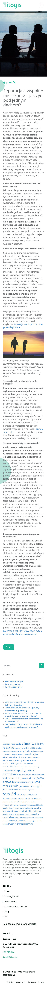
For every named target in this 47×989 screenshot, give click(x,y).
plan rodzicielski (19, 767)
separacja (21, 794)
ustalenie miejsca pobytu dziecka (17, 808)
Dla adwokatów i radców (16, 906)
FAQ (6, 916)
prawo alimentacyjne (30, 786)
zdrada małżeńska (17, 820)
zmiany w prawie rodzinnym (20, 824)
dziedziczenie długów (19, 751)
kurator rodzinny (33, 757)
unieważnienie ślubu (28, 802)
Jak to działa (10, 901)
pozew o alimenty (28, 778)
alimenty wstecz (20, 748)
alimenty (28, 743)
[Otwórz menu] (41, 5)
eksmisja (31, 751)
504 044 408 (8, 952)
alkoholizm (30, 748)
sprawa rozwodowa (33, 798)
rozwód (9, 793)
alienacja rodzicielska (12, 744)
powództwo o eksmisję (25, 774)
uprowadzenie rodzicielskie (33, 805)
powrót (10, 82)
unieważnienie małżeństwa (12, 802)
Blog (7, 911)
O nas (8, 647)
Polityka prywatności (15, 982)
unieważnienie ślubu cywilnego (13, 805)
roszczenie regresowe (27, 790)
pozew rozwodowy (22, 781)
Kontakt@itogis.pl (10, 957)
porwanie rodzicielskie (10, 770)
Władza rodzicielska (13, 687)
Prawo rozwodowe (13, 684)
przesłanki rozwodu (11, 789)
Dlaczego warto (12, 896)
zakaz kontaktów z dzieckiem (24, 818)
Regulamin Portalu (36, 982)
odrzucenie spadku (11, 760)
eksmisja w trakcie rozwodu (19, 754)
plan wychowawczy (32, 767)
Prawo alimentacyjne (14, 681)
